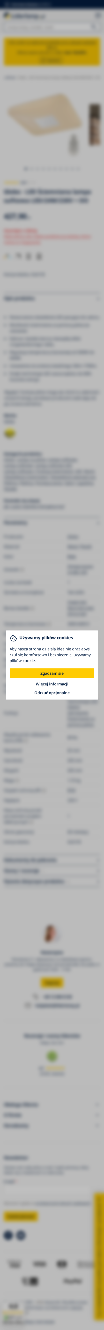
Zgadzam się (52, 673)
